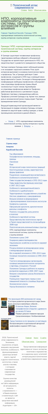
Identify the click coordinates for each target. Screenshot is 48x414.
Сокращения (41, 342)
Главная (4, 33)
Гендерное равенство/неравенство (23, 240)
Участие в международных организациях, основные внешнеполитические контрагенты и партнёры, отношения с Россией (27, 263)
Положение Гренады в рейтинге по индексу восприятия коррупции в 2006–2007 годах (26, 269)
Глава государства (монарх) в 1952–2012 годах (28, 180)
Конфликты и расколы (18, 204)
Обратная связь (40, 10)
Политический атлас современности (25, 6)
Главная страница (13, 139)
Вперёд (27, 126)
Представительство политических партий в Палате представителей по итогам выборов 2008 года (27, 222)
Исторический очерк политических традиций (27, 167)
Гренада (28, 33)
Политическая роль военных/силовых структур (27, 227)
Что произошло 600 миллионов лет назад (24, 299)
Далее (43, 38)
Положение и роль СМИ (18, 237)
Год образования (16, 154)
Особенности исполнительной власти (23, 178)
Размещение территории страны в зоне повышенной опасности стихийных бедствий (26, 280)
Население (13, 162)
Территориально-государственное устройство (27, 193)
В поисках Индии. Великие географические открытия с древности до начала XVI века (31, 308)
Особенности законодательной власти (24, 188)
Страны (24, 10)
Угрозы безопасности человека (21, 287)
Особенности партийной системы (22, 217)
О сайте (43, 338)
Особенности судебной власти (21, 191)
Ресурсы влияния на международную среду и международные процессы (26, 249)
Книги (30, 10)
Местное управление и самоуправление (25, 196)
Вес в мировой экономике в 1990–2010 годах (27, 253)
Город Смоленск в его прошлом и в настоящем (28, 321)
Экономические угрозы (18, 284)
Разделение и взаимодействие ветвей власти (27, 175)
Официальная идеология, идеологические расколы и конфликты (26, 208)
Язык (11, 164)
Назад (10, 121)
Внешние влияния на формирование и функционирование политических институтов (27, 200)
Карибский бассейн (16, 33)
